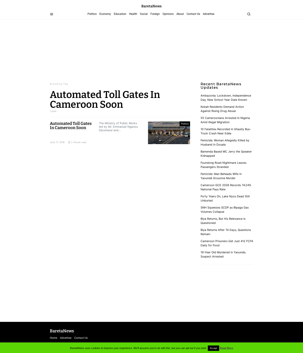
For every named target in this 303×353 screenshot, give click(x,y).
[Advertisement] (151, 50)
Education (120, 14)
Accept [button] (213, 348)
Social (144, 14)
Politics (92, 14)
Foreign (155, 14)
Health (133, 14)
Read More (226, 348)
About (180, 14)
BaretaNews (151, 6)
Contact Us (193, 14)
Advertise (208, 14)
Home (53, 338)
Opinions (168, 14)
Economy (105, 14)
